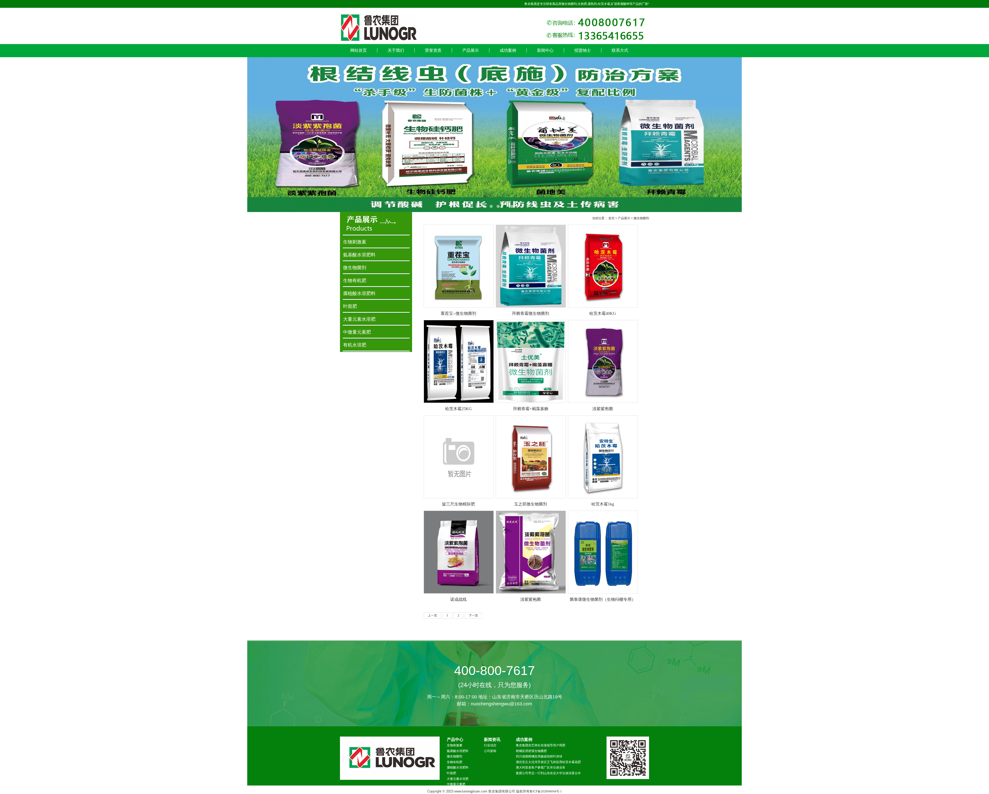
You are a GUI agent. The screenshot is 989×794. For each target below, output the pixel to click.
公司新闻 (490, 751)
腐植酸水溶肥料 (359, 293)
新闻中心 (545, 50)
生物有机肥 (354, 280)
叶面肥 (350, 306)
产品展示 (470, 50)
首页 (611, 218)
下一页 (473, 615)
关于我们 (396, 50)
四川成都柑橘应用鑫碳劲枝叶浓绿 (539, 756)
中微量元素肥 (357, 332)
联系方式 (620, 50)
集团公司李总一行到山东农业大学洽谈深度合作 (548, 773)
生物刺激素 (354, 241)
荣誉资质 (433, 50)
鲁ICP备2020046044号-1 (546, 791)
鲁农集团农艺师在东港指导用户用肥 (540, 745)
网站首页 (358, 50)
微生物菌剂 (641, 218)
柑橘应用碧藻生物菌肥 (531, 751)
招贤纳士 (582, 50)
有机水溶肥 (354, 345)
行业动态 (490, 745)
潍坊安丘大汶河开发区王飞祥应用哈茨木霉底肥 (548, 762)
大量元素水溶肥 (359, 319)
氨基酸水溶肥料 (359, 254)
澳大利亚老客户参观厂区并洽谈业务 (540, 767)
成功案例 (508, 50)
